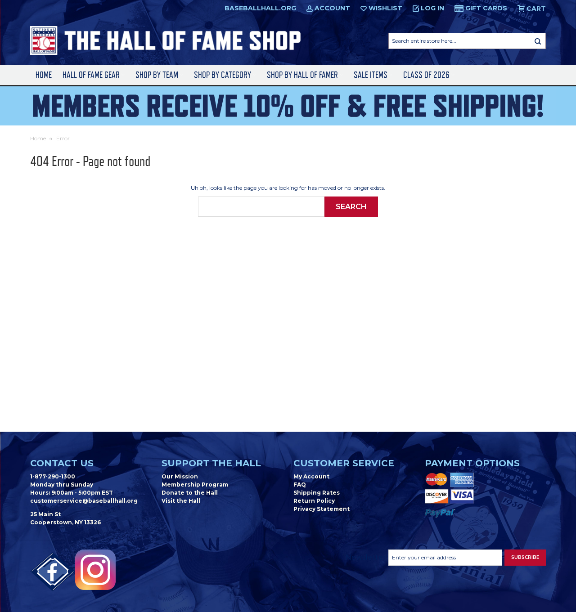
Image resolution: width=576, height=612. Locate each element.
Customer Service (343, 463)
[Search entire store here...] (537, 41)
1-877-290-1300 (52, 476)
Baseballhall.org (260, 8)
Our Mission (180, 476)
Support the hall (211, 463)
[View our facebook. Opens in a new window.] (52, 571)
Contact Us (62, 463)
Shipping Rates (316, 492)
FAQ (299, 484)
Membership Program (195, 484)
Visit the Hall (181, 500)
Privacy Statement (321, 508)
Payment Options (472, 463)
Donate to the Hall (190, 492)
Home (44, 75)
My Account (311, 476)
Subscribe (525, 557)
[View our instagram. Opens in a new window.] (95, 569)
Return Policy (314, 500)
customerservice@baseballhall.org (84, 500)
